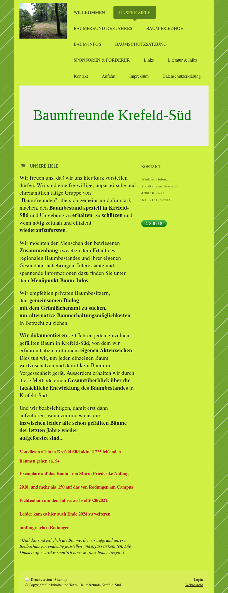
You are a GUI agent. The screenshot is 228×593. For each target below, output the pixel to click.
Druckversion (41, 579)
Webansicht (194, 584)
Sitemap (60, 579)
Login (198, 579)
